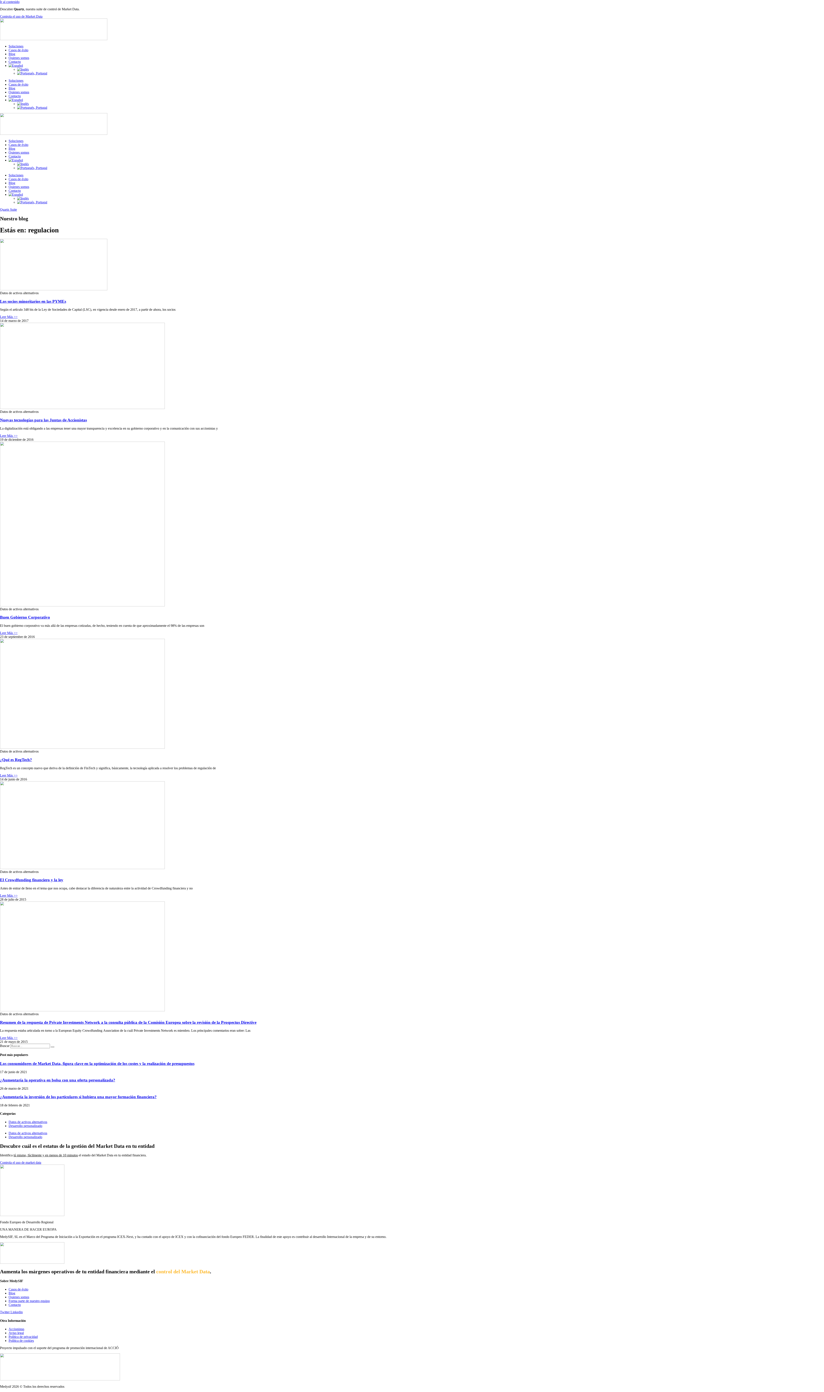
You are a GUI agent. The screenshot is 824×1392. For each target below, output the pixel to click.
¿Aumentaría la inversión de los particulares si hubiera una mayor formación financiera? (78, 1097)
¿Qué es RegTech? (16, 759)
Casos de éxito (18, 50)
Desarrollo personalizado (25, 1126)
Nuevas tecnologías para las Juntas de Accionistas (43, 420)
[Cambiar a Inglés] (23, 69)
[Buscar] (52, 1047)
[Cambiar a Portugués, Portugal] (32, 73)
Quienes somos (19, 58)
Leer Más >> (9, 317)
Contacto (15, 62)
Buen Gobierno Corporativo (25, 617)
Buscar (4, 1046)
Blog (12, 54)
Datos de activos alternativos (28, 1122)
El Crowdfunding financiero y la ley (31, 880)
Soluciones (16, 46)
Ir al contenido (10, 2)
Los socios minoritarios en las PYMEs (33, 301)
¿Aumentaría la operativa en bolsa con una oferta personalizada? (57, 1080)
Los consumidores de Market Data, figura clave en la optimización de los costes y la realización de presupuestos (97, 1063)
